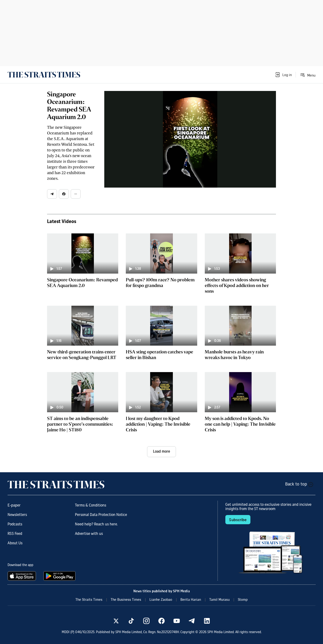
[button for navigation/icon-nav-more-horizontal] (76, 194)
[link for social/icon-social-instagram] (146, 621)
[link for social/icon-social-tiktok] (131, 621)
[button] (283, 74)
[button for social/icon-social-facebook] (64, 194)
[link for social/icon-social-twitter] (116, 621)
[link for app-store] (23, 576)
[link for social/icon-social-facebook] (161, 621)
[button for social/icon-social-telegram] (52, 194)
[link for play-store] (60, 576)
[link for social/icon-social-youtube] (176, 621)
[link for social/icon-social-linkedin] (207, 621)
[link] (44, 74)
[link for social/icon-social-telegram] (192, 621)
